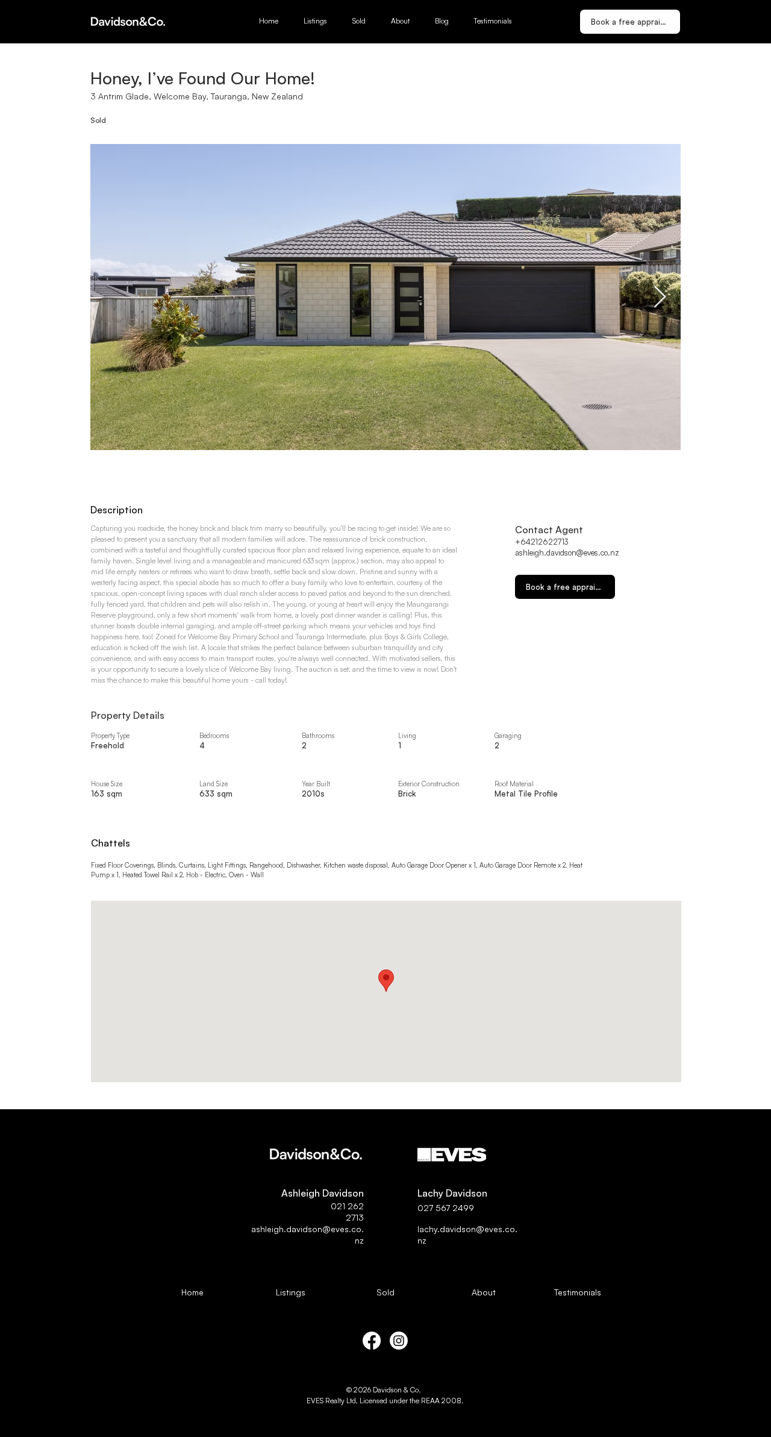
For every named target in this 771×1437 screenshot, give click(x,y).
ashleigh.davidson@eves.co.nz (567, 552)
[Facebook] (372, 1341)
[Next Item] (660, 297)
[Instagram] (399, 1341)
